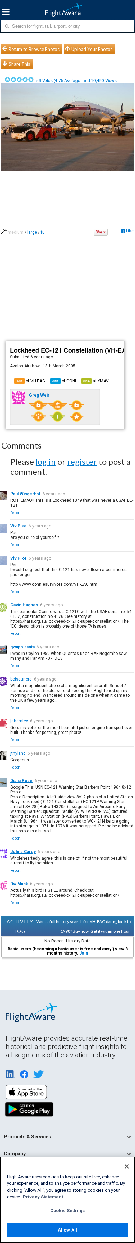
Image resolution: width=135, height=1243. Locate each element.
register (82, 461)
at (96, 381)
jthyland (18, 753)
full (44, 232)
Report (15, 512)
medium (16, 232)
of (64, 381)
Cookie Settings (67, 1210)
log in (46, 461)
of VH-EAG (30, 381)
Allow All (67, 1230)
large (32, 232)
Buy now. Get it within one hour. (102, 931)
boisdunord (21, 679)
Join (83, 953)
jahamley (19, 721)
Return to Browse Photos (34, 49)
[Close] (126, 1166)
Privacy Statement (43, 1196)
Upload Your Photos (91, 49)
